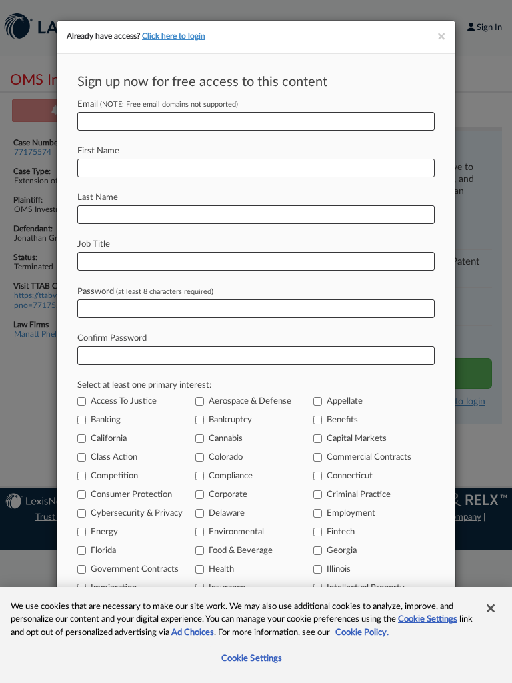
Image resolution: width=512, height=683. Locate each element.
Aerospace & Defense (250, 401)
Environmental (236, 532)
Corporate (228, 494)
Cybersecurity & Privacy (137, 513)
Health (221, 569)
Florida (103, 550)
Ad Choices (192, 632)
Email (157, 104)
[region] (256, 635)
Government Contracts (135, 569)
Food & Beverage (241, 550)
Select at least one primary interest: (144, 385)
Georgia (342, 550)
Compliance (231, 476)
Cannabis (226, 438)
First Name (98, 151)
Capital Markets (357, 438)
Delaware (227, 513)
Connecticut (350, 476)
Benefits (342, 420)
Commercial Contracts (369, 457)
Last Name (97, 197)
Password (145, 291)
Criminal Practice (359, 494)
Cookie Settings (427, 619)
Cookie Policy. (362, 632)
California (109, 438)
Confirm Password (112, 338)
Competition (114, 476)
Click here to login (173, 36)
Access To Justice (124, 401)
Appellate (345, 401)
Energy (104, 532)
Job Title (93, 244)
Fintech (341, 532)
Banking (106, 420)
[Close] (490, 608)
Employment (351, 513)
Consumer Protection (131, 494)
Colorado (226, 457)
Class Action (114, 457)
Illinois (339, 569)
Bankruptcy (230, 420)
